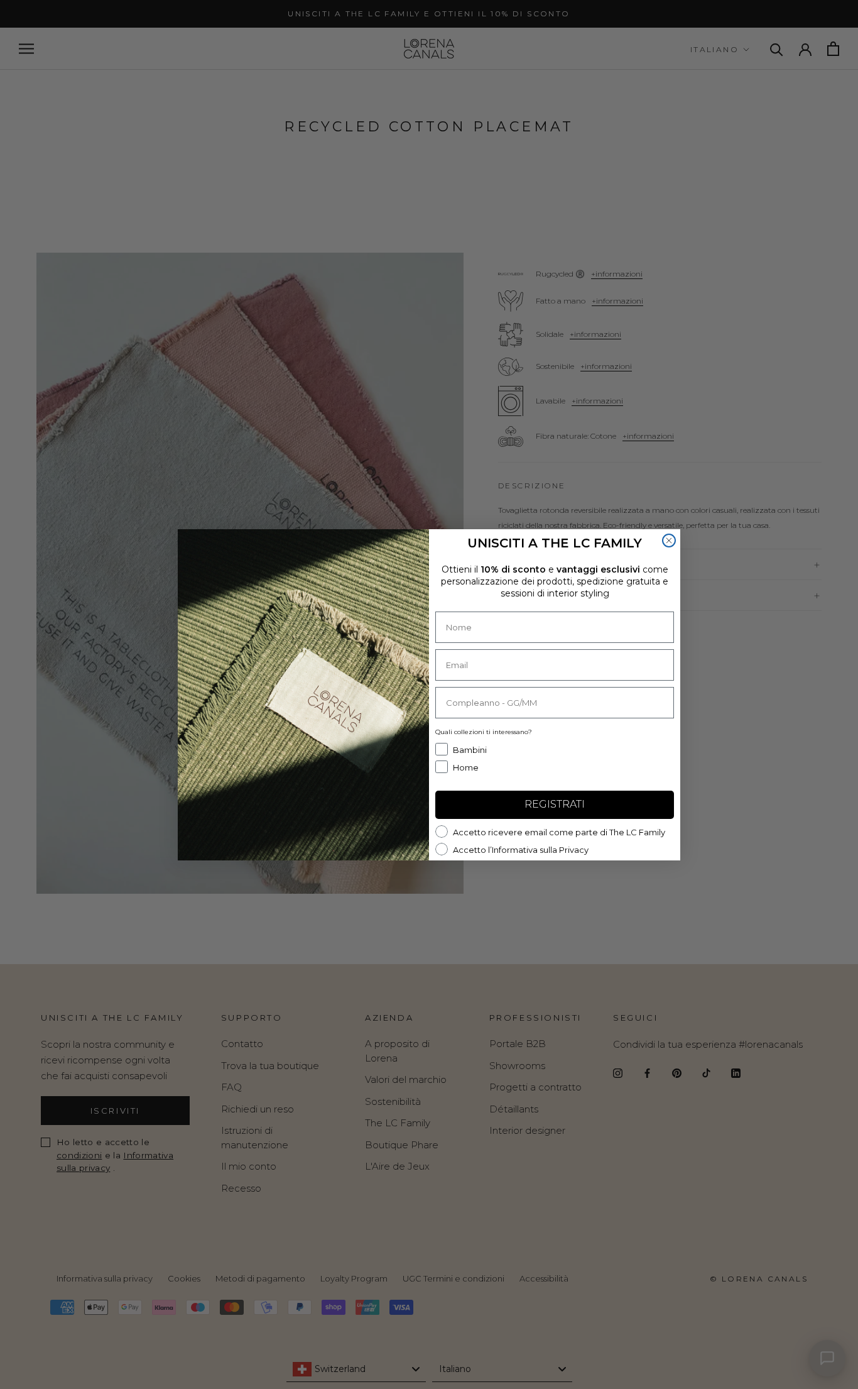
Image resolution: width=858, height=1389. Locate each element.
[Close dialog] (669, 540)
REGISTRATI (554, 804)
